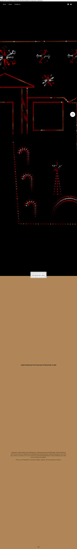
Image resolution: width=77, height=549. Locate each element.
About (10, 4)
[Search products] (72, 114)
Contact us (17, 4)
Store (4, 4)
